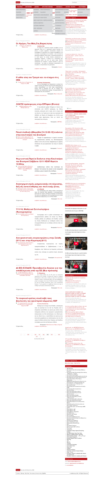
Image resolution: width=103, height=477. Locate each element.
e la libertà (40, 189)
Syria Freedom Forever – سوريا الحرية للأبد (76, 435)
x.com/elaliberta (69, 465)
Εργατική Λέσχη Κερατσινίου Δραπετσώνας (74, 393)
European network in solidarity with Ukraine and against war (76, 454)
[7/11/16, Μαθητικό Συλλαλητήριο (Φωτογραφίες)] (25, 214)
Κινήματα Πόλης (60, 33)
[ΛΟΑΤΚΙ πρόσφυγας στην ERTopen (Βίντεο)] (25, 107)
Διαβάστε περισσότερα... (41, 34)
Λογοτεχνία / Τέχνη (84, 9)
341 (39, 334)
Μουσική (80, 12)
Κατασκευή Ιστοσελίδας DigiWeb (38, 473)
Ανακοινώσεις (20, 15)
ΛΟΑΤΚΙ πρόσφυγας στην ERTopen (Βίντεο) (37, 104)
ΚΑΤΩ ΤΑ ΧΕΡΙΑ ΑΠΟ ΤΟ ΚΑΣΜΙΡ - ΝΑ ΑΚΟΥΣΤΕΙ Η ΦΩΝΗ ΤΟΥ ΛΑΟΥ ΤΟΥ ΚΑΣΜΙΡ (75, 292)
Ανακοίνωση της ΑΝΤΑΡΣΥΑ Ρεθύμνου (74, 327)
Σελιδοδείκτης (70, 413)
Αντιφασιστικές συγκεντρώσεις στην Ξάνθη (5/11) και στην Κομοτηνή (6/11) (38, 239)
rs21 (68, 440)
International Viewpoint (72, 437)
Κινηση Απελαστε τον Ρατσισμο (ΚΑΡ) (76, 406)
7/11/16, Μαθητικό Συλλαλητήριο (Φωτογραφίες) (32, 210)
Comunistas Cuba (71, 445)
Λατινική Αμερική (39, 25)
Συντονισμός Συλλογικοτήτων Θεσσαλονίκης (74, 389)
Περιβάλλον (59, 31)
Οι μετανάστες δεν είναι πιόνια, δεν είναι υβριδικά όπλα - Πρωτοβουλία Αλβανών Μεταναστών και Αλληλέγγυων (76, 89)
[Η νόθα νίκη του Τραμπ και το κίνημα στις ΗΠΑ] (25, 82)
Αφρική (36, 31)
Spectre (68, 442)
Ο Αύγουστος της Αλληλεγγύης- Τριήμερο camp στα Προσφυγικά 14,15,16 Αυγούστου (75, 39)
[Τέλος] (44, 336)
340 (35, 334)
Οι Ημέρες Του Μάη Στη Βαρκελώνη (34, 43)
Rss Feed (27, 473)
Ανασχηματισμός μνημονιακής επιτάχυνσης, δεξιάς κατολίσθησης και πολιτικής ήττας (39, 185)
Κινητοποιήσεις (21, 9)
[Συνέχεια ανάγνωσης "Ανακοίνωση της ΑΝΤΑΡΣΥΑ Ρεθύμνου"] (75, 329)
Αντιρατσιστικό (59, 23)
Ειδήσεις (18, 12)
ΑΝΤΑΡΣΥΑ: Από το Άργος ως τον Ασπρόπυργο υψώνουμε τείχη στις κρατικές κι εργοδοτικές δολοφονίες (76, 146)
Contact (18, 473)
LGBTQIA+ (58, 28)
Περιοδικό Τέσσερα (71, 425)
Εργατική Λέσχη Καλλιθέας (74, 391)
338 (28, 334)
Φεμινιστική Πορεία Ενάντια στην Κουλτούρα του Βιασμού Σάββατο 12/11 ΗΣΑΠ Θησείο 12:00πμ (39, 161)
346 (59, 334)
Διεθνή (36, 7)
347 (37, 336)
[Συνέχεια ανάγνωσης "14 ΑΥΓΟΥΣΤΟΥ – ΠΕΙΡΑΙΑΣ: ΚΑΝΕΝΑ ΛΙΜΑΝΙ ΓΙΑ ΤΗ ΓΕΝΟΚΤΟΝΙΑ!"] (76, 117)
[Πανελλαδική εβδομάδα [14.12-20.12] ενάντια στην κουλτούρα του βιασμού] (25, 138)
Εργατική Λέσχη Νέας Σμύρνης (74, 399)
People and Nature (71, 449)
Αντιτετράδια (70, 415)
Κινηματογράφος (83, 15)
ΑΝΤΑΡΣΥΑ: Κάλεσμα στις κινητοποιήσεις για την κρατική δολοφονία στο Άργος (75, 184)
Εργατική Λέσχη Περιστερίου (74, 400)
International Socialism (72, 444)
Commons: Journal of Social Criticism (75, 451)
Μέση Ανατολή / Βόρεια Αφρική (43, 20)
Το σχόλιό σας (19, 34)
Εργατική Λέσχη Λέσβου (73, 395)
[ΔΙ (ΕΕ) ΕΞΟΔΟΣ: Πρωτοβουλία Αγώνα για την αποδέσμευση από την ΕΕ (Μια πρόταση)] (25, 274)
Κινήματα (59, 7)
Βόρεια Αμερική (38, 23)
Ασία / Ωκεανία (38, 28)
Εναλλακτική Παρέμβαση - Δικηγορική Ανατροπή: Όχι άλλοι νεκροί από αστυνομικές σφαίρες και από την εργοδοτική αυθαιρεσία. (74, 165)
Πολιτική (19, 7)
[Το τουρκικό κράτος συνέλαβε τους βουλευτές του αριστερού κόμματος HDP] (25, 304)
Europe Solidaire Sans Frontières (74, 438)
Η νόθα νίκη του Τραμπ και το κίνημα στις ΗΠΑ (37, 78)
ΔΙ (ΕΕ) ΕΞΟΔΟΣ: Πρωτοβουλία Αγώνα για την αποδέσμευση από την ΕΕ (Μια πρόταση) (39, 269)
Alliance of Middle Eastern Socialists (75, 434)
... (31, 334)
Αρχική (18, 2)
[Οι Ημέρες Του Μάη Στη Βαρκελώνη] (25, 46)
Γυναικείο (58, 25)
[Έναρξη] (21, 335)
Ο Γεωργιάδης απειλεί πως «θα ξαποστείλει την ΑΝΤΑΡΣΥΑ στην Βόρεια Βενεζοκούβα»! (75, 340)
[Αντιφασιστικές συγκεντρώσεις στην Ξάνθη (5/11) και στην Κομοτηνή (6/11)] (25, 244)
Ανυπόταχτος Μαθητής (72, 420)
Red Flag (69, 439)
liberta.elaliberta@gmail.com (74, 461)
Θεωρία (66, 12)
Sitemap (22, 473)
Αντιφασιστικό (59, 20)
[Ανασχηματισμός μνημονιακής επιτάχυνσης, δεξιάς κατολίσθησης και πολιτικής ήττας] (25, 190)
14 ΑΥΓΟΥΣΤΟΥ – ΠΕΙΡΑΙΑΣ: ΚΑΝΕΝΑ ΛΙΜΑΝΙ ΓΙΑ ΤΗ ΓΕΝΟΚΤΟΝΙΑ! (75, 114)
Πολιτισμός (82, 7)
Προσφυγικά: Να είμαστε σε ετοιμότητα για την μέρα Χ (75, 278)
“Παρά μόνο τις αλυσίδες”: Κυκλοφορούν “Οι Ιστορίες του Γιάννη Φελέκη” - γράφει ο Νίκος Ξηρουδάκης (76, 72)
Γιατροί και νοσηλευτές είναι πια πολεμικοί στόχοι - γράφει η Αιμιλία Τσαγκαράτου (74, 55)
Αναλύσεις (19, 17)
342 (43, 334)
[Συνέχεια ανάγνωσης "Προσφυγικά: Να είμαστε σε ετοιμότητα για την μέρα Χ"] (76, 281)
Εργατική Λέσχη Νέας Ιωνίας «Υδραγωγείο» (74, 397)
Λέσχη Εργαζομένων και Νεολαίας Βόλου (75, 402)
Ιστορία (66, 9)
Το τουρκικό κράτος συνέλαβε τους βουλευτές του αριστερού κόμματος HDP (36, 299)
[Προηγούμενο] (24, 335)
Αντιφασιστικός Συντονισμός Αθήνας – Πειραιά (76, 370)
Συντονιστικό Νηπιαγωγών (73, 416)
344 (52, 334)
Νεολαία (57, 17)
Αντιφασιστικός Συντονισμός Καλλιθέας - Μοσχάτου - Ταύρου (77, 373)
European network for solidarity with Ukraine (76, 456)
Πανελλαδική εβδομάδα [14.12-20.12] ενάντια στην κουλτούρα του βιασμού (39, 133)
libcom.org (69, 447)
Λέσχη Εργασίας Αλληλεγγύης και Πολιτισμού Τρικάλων (75, 404)
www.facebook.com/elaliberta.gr (77, 463)
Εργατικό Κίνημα (47, 7)
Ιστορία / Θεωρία (70, 7)
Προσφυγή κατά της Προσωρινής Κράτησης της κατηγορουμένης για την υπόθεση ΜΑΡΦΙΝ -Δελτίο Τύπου (75, 21)
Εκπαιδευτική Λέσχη (72, 414)
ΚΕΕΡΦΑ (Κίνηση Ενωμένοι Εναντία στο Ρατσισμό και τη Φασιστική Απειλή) (76, 382)
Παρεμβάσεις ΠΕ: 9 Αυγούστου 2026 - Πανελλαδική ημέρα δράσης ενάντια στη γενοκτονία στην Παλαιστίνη (75, 129)
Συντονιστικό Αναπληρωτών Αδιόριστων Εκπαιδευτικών (76, 418)
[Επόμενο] (40, 336)
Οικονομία (28, 7)
